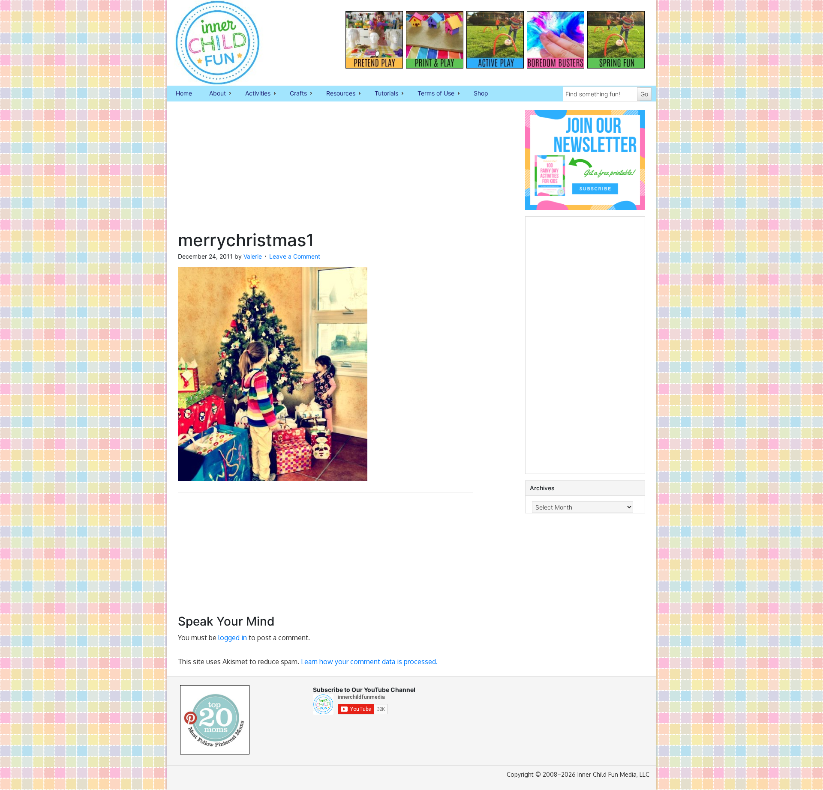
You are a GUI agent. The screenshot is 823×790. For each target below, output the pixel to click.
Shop (481, 93)
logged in (232, 637)
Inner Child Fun (210, 43)
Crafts (294, 93)
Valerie (252, 256)
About (213, 93)
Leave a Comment (294, 256)
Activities (253, 93)
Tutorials (382, 93)
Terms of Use (431, 93)
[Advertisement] (325, 170)
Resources (336, 93)
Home (184, 93)
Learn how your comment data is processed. (369, 661)
